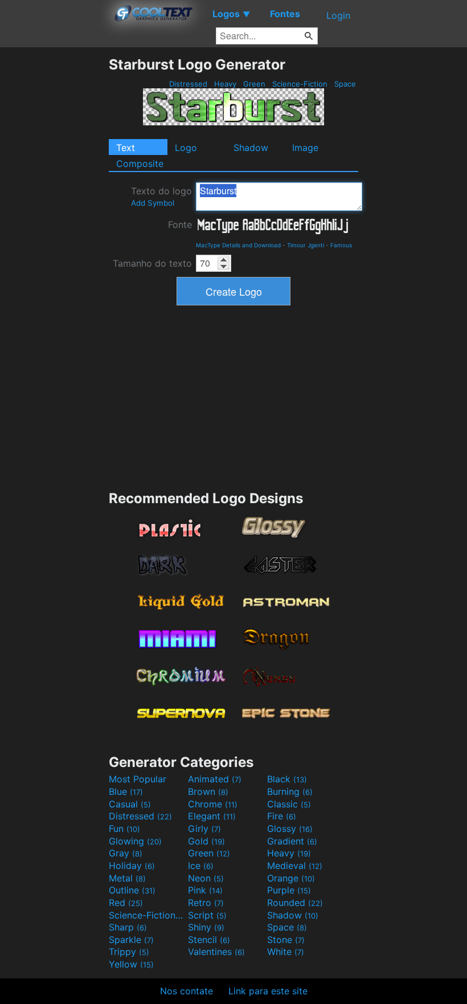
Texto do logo (161, 196)
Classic (289, 804)
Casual (130, 804)
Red (126, 902)
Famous (341, 245)
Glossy (290, 828)
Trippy (129, 951)
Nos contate (186, 991)
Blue (126, 791)
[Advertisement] (54, 227)
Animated (214, 779)
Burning (290, 791)
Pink (205, 890)
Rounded (295, 902)
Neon (206, 878)
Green (254, 83)
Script (207, 915)
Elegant (212, 816)
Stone (286, 939)
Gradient (292, 841)
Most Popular (137, 779)
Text (125, 147)
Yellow (131, 964)
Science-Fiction (300, 83)
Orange (291, 878)
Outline (132, 890)
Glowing (135, 841)
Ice (201, 865)
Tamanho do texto (152, 263)
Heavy (225, 83)
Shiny (206, 927)
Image (305, 147)
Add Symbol (152, 202)
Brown (208, 791)
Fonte (180, 224)
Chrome (212, 804)
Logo (186, 147)
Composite (139, 163)
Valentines (216, 951)
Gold (206, 841)
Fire (281, 816)
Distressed (188, 83)
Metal (127, 878)
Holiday (132, 865)
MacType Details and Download (238, 245)
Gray (125, 853)
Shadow (250, 147)
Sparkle (131, 939)
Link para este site (268, 991)
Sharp (128, 927)
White (285, 951)
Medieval (294, 865)
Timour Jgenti (305, 245)
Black (287, 779)
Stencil (209, 939)
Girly (204, 828)
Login (338, 15)
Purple (289, 890)
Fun (124, 828)
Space (345, 83)
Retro (206, 902)
